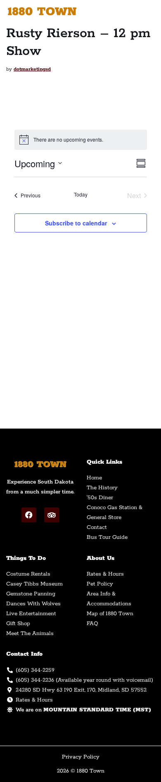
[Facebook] (28, 514)
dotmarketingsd (32, 69)
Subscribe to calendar (76, 223)
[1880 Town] (44, 11)
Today (81, 194)
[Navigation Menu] (145, 11)
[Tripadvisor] (51, 514)
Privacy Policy (80, 757)
